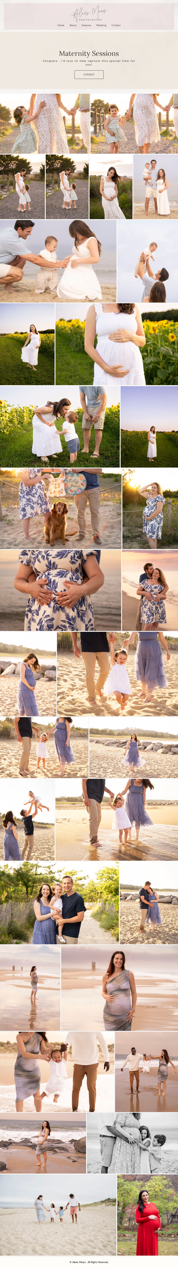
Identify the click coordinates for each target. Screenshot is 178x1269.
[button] (86, 25)
